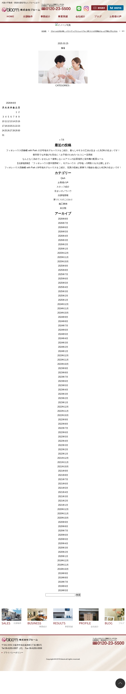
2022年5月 (63, 436)
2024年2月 (63, 347)
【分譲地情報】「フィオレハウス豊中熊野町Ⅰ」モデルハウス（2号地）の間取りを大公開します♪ (63, 163)
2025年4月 (63, 287)
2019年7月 (63, 582)
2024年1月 (63, 351)
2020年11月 (63, 513)
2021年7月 (63, 479)
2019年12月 (63, 560)
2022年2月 (63, 449)
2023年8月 (63, 372)
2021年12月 (63, 458)
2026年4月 (63, 236)
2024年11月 (63, 308)
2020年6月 (63, 535)
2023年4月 (63, 389)
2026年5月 (63, 231)
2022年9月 (63, 419)
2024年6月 (63, 330)
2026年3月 (63, 240)
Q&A (63, 178)
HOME (10, 16)
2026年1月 (63, 248)
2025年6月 (63, 278)
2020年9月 (63, 522)
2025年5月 (63, 283)
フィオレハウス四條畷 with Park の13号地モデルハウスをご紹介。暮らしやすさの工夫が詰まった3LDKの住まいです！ (63, 150)
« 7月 (61, 140)
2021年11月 (63, 462)
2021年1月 (63, 505)
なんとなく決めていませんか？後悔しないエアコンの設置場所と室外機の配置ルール (63, 159)
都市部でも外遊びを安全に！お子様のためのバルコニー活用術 (63, 154)
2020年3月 (63, 547)
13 (11, 121)
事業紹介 (45, 16)
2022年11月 (63, 411)
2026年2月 (63, 244)
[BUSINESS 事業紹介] (37, 614)
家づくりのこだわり (63, 199)
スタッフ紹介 (63, 186)
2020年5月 (63, 539)
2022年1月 (63, 453)
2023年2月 (63, 398)
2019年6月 (63, 586)
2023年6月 (63, 381)
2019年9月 (63, 573)
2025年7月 (63, 274)
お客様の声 (116, 16)
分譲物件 (28, 16)
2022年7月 (63, 428)
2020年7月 (63, 530)
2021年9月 (63, 471)
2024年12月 (63, 304)
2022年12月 (63, 406)
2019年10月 (63, 569)
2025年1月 (63, 300)
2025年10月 (63, 261)
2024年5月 (63, 334)
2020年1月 (63, 556)
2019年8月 (63, 577)
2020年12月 (63, 509)
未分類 (63, 208)
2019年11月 (63, 565)
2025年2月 (63, 295)
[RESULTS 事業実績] (63, 614)
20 (11, 126)
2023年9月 (63, 368)
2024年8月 (63, 321)
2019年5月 (63, 590)
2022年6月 (63, 432)
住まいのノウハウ (63, 191)
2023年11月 (63, 360)
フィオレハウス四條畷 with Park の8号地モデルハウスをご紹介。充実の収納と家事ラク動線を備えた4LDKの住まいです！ (63, 167)
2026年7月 (63, 223)
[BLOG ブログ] (114, 614)
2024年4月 (63, 338)
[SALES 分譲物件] (11, 614)
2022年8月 (63, 424)
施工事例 (63, 204)
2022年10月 (63, 415)
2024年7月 (63, 325)
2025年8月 (63, 270)
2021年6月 (63, 483)
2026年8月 (63, 219)
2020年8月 (63, 526)
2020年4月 (63, 543)
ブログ (98, 16)
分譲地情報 (63, 195)
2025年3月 (63, 291)
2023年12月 (63, 355)
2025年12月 (63, 253)
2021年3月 (63, 496)
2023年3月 (63, 394)
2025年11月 (63, 257)
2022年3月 (63, 445)
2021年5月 (63, 488)
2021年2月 (63, 500)
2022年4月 (63, 441)
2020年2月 (63, 552)
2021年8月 (63, 475)
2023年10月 (63, 364)
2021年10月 (63, 466)
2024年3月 (63, 342)
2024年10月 (63, 313)
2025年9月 (63, 266)
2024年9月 (63, 317)
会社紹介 (80, 16)
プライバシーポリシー (13, 652)
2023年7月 (63, 377)
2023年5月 (63, 385)
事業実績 (63, 16)
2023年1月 (63, 402)
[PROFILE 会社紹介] (89, 614)
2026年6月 (63, 227)
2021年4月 (63, 492)
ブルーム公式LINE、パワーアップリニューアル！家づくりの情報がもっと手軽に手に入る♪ (84, 31)
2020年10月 (63, 518)
